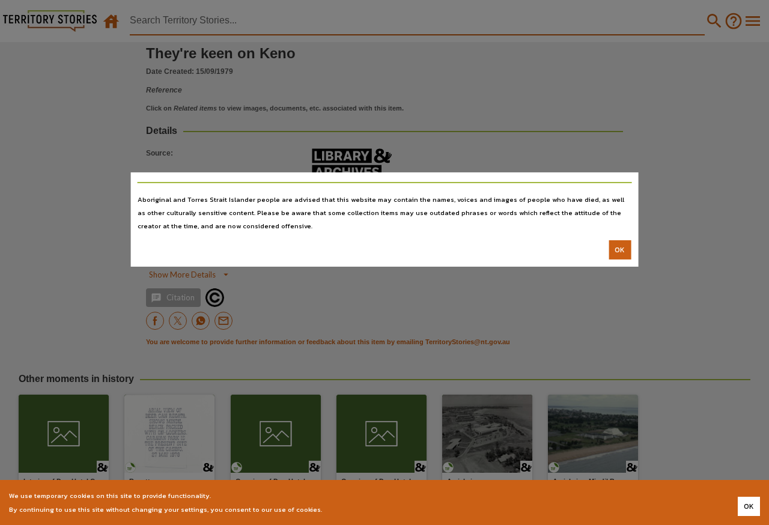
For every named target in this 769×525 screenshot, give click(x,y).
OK (620, 249)
